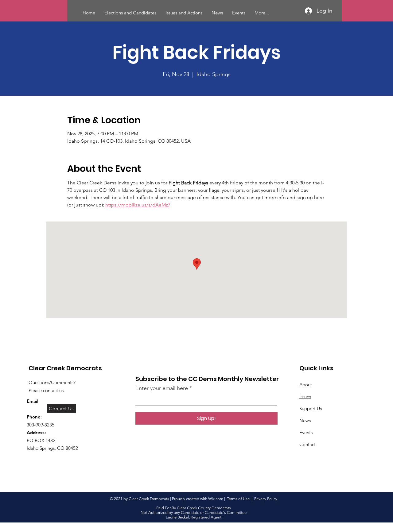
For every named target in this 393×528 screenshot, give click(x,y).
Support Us (310, 408)
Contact (307, 444)
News (305, 420)
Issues (305, 396)
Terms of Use (238, 498)
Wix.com (215, 498)
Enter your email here (161, 388)
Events (306, 432)
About (305, 384)
